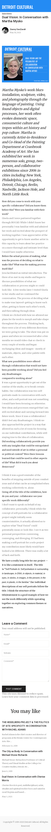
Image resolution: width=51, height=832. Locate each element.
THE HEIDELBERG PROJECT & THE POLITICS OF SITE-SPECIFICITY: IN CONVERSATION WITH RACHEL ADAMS (25, 726)
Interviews (7, 14)
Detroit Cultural (17, 7)
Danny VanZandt (18, 29)
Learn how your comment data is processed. (25, 696)
